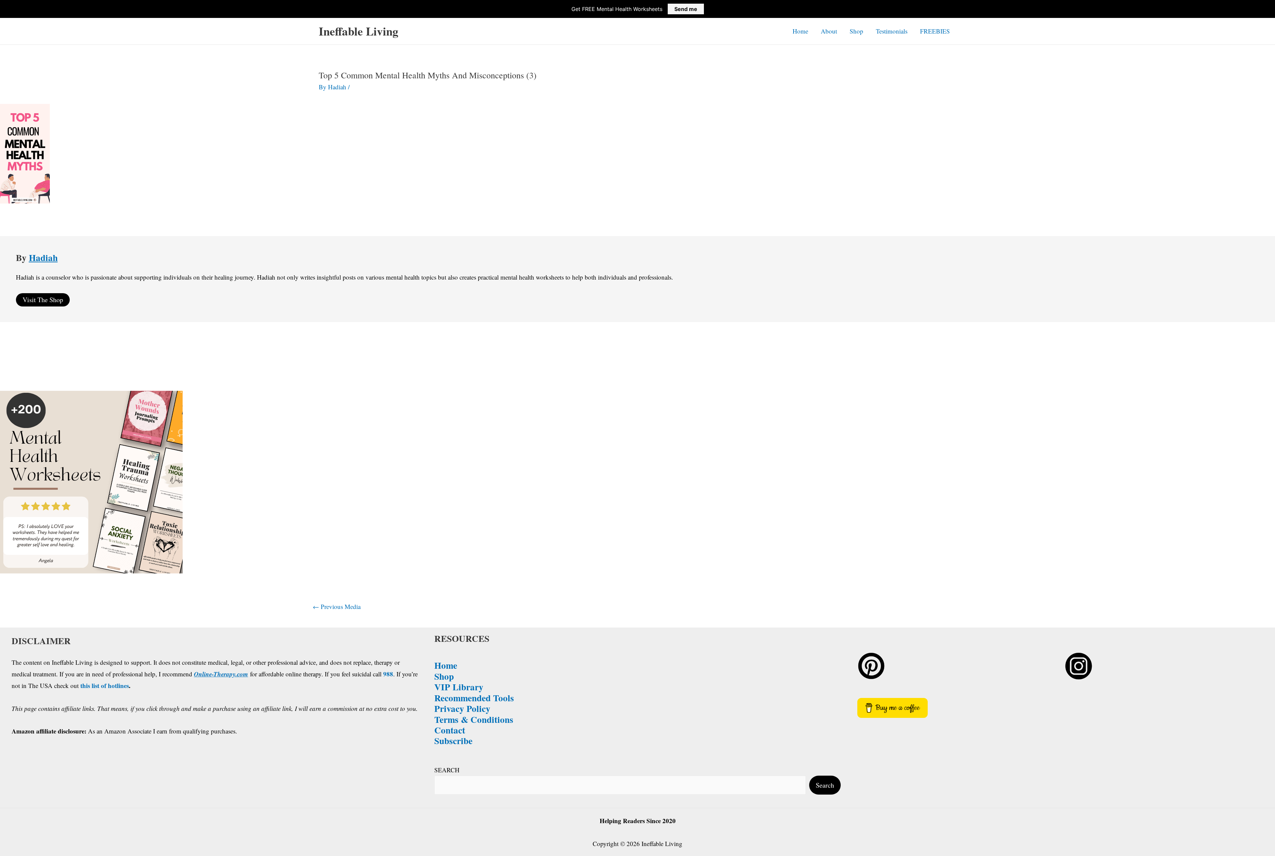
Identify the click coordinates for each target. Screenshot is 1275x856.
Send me (685, 9)
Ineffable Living (358, 31)
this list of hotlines (104, 685)
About (829, 31)
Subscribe (453, 740)
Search (825, 785)
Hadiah (43, 257)
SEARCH (447, 770)
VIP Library (458, 686)
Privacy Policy (462, 708)
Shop (856, 31)
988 (388, 673)
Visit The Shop (43, 299)
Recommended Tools (474, 697)
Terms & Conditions (473, 719)
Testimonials (891, 31)
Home (800, 31)
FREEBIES (935, 31)
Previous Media (337, 606)
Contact (449, 730)
